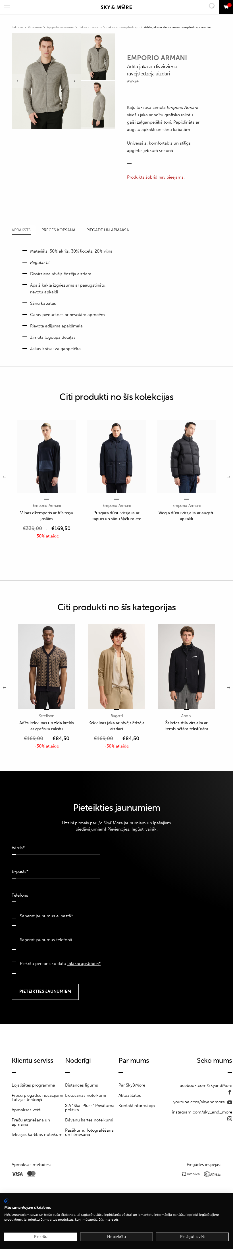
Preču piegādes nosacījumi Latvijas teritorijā (37, 1097)
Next (73, 81)
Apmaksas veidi (26, 1109)
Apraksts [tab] (21, 230)
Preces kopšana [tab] (58, 230)
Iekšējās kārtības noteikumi (37, 1134)
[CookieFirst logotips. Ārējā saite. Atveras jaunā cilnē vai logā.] (6, 1201)
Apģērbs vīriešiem (60, 27)
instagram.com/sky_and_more (202, 1112)
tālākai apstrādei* (84, 963)
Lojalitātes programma (33, 1085)
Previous (19, 81)
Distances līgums (81, 1085)
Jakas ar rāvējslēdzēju (123, 27)
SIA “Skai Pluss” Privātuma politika (90, 1107)
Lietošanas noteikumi (85, 1095)
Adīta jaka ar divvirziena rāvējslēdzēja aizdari (177, 27)
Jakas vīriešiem (90, 27)
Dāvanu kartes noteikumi (89, 1120)
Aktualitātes (129, 1095)
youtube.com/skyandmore (199, 1101)
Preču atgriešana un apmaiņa (31, 1122)
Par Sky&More (131, 1085)
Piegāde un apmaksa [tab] (107, 230)
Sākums (17, 27)
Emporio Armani (157, 58)
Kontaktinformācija (136, 1105)
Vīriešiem (35, 27)
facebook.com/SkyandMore (205, 1085)
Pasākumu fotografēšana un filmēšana (89, 1132)
